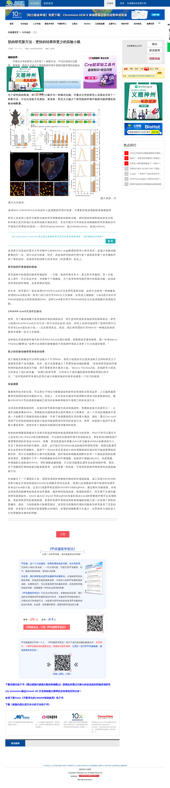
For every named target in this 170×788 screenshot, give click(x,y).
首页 (11, 24)
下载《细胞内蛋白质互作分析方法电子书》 (28, 704)
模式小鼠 (151, 76)
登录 (122, 3)
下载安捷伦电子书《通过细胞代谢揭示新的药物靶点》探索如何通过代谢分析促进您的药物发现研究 (57, 684)
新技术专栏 (49, 24)
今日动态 (24, 24)
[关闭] (39, 95)
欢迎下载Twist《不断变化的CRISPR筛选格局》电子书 (34, 698)
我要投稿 (154, 58)
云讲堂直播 (100, 24)
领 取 (110, 241)
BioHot (87, 24)
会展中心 (112, 24)
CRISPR (138, 76)
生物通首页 (13, 32)
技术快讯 (137, 24)
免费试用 (150, 24)
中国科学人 (62, 24)
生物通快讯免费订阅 (136, 3)
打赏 (62, 534)
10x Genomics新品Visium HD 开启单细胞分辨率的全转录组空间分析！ (43, 691)
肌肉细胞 (131, 76)
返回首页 (48, 3)
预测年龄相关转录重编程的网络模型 (146, 184)
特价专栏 (125, 24)
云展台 (74, 24)
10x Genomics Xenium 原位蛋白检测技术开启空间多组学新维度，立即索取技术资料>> (58, 236)
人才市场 (37, 24)
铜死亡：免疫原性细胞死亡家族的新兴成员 (149, 158)
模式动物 (145, 76)
